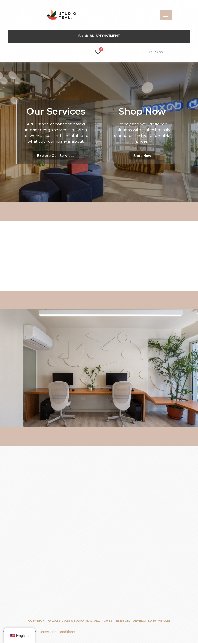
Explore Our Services (56, 155)
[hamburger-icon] (166, 15)
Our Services (55, 111)
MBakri (164, 620)
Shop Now (142, 111)
